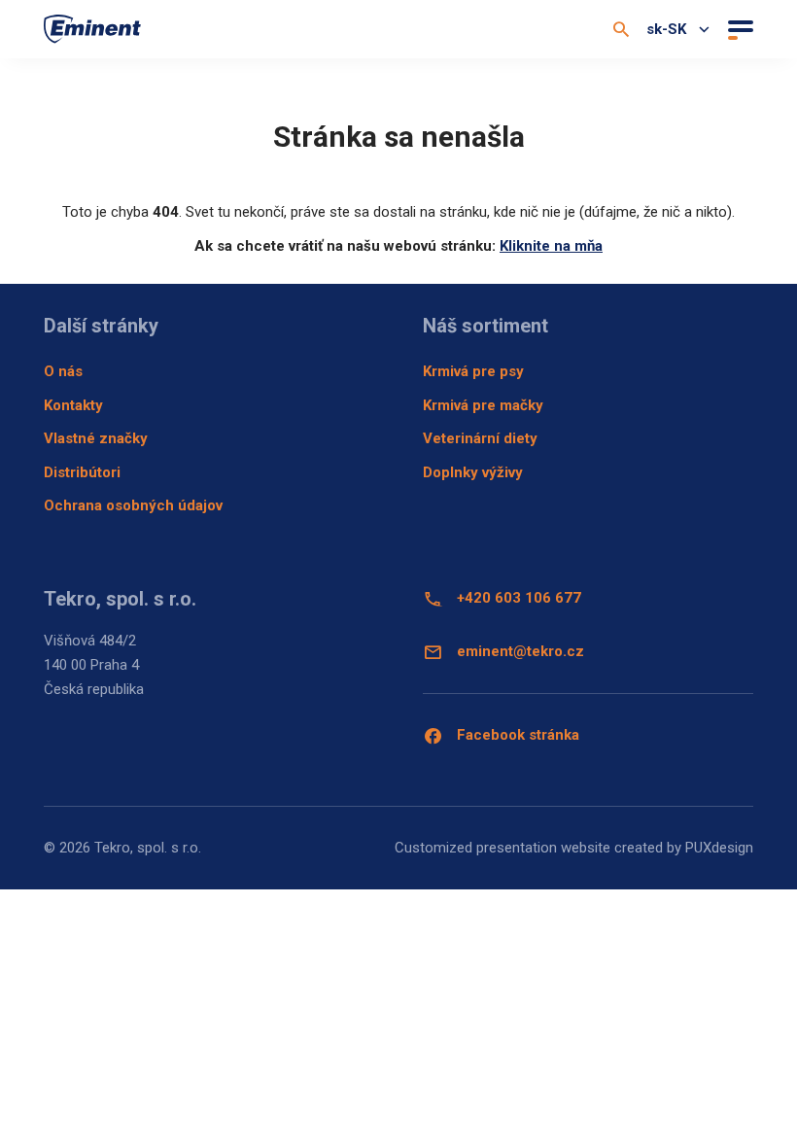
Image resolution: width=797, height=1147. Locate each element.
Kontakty (73, 405)
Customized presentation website (502, 847)
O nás (63, 371)
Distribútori (82, 472)
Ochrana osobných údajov (133, 505)
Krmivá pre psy (473, 371)
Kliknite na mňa (551, 246)
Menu (738, 29)
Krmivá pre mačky (483, 405)
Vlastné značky (96, 438)
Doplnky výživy (473, 472)
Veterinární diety (480, 438)
